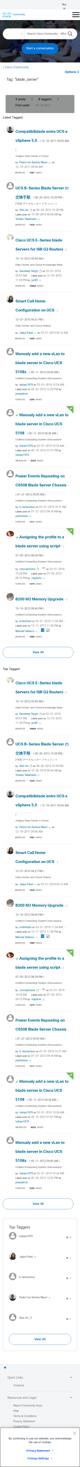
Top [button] (5, 1367)
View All (38, 652)
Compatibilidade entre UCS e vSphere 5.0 (42, 140)
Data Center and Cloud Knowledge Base (39, 265)
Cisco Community (17, 67)
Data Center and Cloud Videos (33, 326)
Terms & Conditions (24, 1416)
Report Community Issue (27, 1406)
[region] (40, 1447)
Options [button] (70, 72)
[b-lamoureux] (23, 1281)
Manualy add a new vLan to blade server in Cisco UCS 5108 (41, 424)
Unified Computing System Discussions (38, 378)
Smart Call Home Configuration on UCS (36, 310)
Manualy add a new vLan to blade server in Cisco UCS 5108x (40, 363)
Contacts (18, 1385)
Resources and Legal (21, 1397)
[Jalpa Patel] (24, 1261)
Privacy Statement (38, 1450)
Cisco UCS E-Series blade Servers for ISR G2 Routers (41, 249)
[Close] (74, 1433)
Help (16, 1411)
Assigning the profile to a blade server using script (39, 546)
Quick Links (15, 1377)
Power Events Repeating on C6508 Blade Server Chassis (42, 485)
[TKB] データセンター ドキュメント (36, 204)
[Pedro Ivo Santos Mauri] (31, 1301)
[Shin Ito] (22, 1321)
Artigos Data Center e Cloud (31, 156)
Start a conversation (40, 48)
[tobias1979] (22, 1240)
